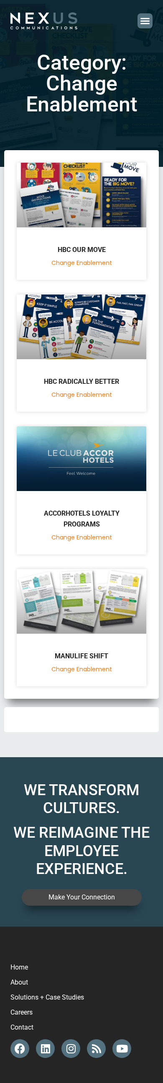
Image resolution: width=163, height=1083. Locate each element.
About (19, 982)
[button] (145, 20)
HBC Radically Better (81, 381)
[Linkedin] (45, 1048)
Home (19, 967)
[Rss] (96, 1048)
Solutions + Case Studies (47, 997)
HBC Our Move (82, 250)
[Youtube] (121, 1048)
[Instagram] (70, 1048)
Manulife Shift (81, 656)
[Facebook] (19, 1048)
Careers (21, 1012)
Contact (21, 1027)
